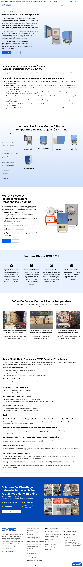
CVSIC (30, 565)
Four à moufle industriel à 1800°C (28, 148)
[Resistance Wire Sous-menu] (10, 148)
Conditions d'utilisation (49, 565)
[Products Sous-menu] (26, 5)
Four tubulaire (5, 173)
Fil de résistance (5, 148)
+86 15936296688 (71, 531)
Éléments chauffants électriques (32, 533)
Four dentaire (5, 167)
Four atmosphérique (6, 170)
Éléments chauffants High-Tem (35, 551)
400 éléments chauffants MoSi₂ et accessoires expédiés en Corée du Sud (33, 331)
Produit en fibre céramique (7, 159)
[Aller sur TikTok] (81, 1)
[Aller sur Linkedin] (71, 1)
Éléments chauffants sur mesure (8, 150)
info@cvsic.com (69, 537)
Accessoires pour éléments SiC (35, 560)
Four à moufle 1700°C (29, 168)
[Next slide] (79, 326)
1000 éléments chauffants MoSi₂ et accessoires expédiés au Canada (60, 331)
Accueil (17, 5)
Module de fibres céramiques (8, 165)
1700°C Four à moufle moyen (74, 148)
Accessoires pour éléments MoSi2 (31, 556)
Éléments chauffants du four (35, 544)
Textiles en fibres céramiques (8, 162)
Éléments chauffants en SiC (7, 142)
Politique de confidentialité (38, 565)
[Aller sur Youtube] (75, 1)
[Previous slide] (3, 326)
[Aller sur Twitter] (73, 1)
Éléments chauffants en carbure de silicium (33, 538)
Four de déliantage (6, 175)
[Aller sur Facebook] (77, 1)
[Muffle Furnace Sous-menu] (9, 178)
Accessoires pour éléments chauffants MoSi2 (10, 157)
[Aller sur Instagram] (79, 1)
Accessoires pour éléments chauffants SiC (10, 153)
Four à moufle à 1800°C (43, 148)
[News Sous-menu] (58, 5)
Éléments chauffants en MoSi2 (8, 145)
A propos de (32, 5)
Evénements (47, 5)
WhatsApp (16, 52)
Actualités (55, 5)
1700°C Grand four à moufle (59, 148)
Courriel (16, 240)
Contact (39, 5)
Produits (23, 5)
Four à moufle (5, 178)
